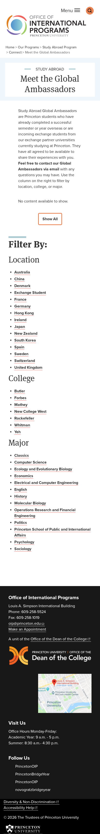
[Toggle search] (89, 11)
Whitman (22, 425)
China (19, 279)
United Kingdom (28, 367)
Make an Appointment (27, 629)
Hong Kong (24, 313)
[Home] (45, 28)
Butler (19, 391)
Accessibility (19, 807)
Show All (50, 219)
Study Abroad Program (59, 47)
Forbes (20, 397)
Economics (23, 476)
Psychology (24, 542)
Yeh (17, 432)
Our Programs (28, 47)
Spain (19, 347)
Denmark (22, 285)
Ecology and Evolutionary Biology (43, 469)
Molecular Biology (30, 503)
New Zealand (25, 333)
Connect (15, 52)
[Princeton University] (23, 829)
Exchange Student (30, 292)
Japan (19, 326)
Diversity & (29, 801)
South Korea (25, 340)
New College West (30, 411)
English (20, 489)
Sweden (21, 353)
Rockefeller (24, 418)
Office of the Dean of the (59, 639)
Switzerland (24, 360)
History (20, 496)
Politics (20, 522)
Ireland (20, 319)
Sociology (22, 548)
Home (10, 47)
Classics (21, 455)
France (20, 299)
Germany (22, 306)
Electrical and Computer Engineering (46, 482)
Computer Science (30, 462)
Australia (22, 272)
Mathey (20, 404)
